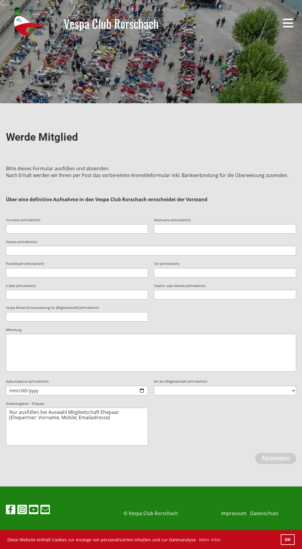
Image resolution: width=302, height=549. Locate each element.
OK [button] (287, 539)
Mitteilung (14, 329)
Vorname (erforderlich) (23, 220)
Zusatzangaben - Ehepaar (25, 403)
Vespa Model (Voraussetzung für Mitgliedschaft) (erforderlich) (52, 307)
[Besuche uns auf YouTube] (33, 510)
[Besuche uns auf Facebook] (10, 510)
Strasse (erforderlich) (21, 242)
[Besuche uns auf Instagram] (22, 510)
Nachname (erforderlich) (172, 220)
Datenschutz (264, 513)
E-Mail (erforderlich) (21, 285)
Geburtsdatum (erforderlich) (27, 381)
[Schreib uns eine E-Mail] (45, 510)
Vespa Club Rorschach (111, 23)
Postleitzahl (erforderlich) (25, 263)
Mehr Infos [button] (210, 540)
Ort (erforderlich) (166, 263)
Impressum (234, 513)
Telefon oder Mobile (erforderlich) (179, 285)
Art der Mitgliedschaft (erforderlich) (180, 381)
